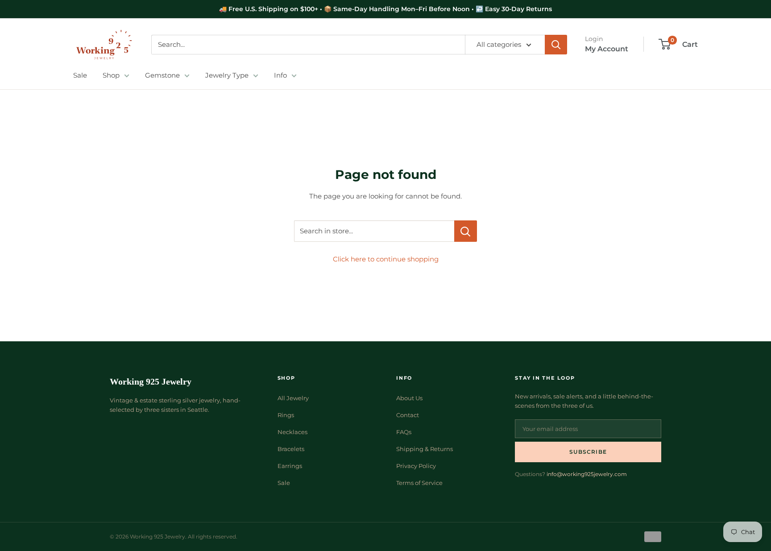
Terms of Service (419, 482)
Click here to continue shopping (386, 259)
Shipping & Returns (424, 448)
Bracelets (291, 448)
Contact (407, 414)
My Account (606, 49)
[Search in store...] (465, 231)
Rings (286, 414)
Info (280, 75)
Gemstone (162, 75)
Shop (111, 75)
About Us (409, 398)
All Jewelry (293, 398)
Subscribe (588, 451)
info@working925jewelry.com (587, 474)
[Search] (556, 44)
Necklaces (292, 431)
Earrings (290, 465)
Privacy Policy (416, 465)
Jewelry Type (227, 75)
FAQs (403, 431)
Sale (80, 75)
